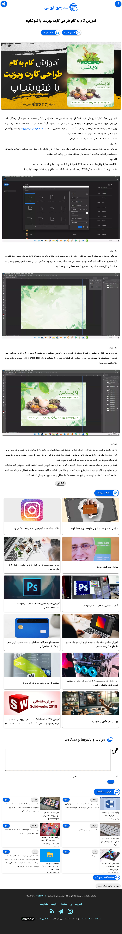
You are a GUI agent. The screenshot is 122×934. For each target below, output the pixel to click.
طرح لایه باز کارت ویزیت (32, 128)
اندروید (78, 904)
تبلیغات (98, 919)
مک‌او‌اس (44, 904)
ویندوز (64, 904)
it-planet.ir (41, 896)
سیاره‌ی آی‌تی (56, 7)
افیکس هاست (42, 919)
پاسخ (66, 799)
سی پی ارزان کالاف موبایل (108, 886)
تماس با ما (87, 919)
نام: (116, 776)
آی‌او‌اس (54, 904)
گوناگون (60, 483)
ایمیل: (75, 776)
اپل (71, 904)
